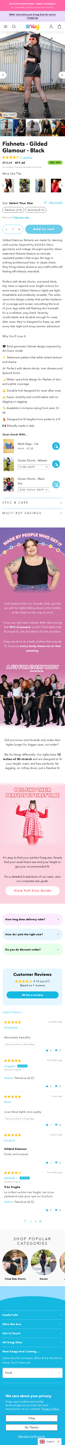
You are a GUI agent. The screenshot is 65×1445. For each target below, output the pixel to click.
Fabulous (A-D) (13, 209)
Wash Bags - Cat (28, 444)
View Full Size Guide (32, 891)
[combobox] (50, 1441)
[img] (12, 1022)
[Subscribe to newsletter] (59, 1373)
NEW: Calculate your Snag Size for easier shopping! (32, 16)
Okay (31, 1418)
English (50, 1441)
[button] (5, 26)
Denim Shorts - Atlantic (32, 460)
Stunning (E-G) (35, 209)
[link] (51, 26)
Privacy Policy (50, 1409)
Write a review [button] (32, 995)
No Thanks (32, 1427)
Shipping (18, 167)
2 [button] (31, 1221)
